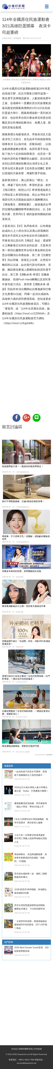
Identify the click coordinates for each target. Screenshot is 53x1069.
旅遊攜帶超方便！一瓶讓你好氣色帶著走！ (22, 466)
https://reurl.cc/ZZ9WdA (30, 313)
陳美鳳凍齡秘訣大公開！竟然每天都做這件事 (24, 606)
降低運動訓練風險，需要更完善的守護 (20, 746)
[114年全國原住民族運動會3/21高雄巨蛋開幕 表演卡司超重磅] (16, 418)
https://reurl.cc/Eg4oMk (19, 323)
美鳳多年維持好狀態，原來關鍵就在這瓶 (21, 571)
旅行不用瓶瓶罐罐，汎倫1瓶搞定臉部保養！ (23, 501)
